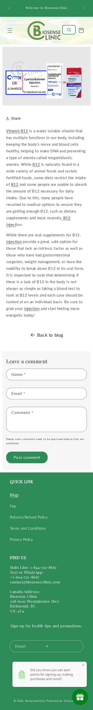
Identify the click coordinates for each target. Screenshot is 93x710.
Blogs (14, 495)
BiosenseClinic (35, 700)
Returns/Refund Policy (29, 517)
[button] (9, 30)
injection (14, 241)
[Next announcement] (83, 8)
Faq (13, 506)
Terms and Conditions (28, 528)
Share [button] (16, 118)
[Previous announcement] (9, 8)
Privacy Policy (21, 539)
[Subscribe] (46, 646)
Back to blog (50, 335)
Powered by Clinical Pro (62, 700)
